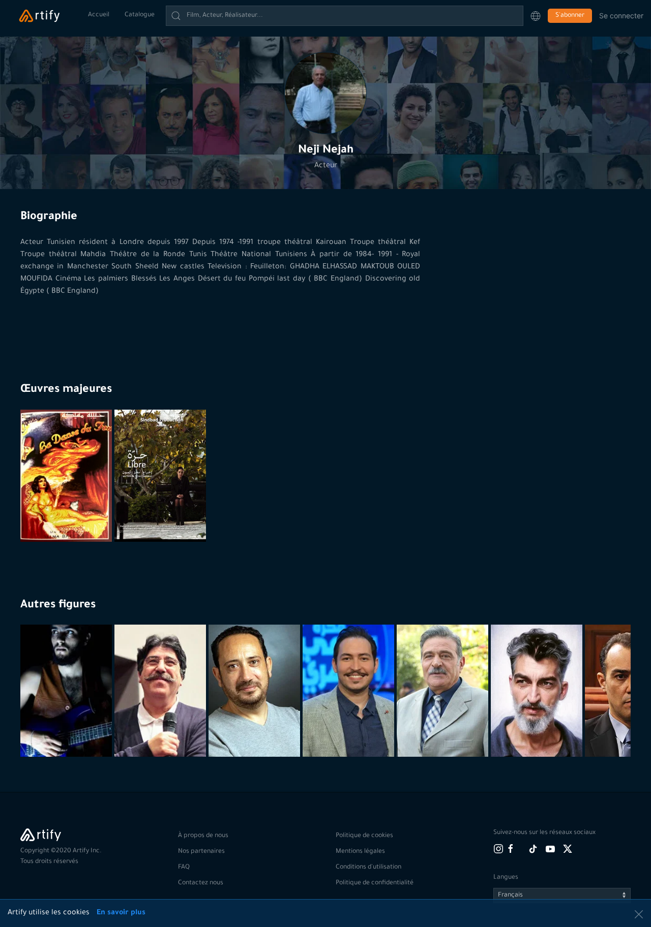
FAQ (184, 867)
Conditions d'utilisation (368, 867)
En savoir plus (121, 913)
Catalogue (140, 15)
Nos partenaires (201, 851)
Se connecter (621, 15)
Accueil (98, 15)
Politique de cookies (364, 836)
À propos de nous (203, 836)
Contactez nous (200, 883)
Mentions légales (360, 851)
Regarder (67, 516)
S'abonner (569, 15)
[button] (535, 15)
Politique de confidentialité (374, 883)
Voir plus (67, 731)
